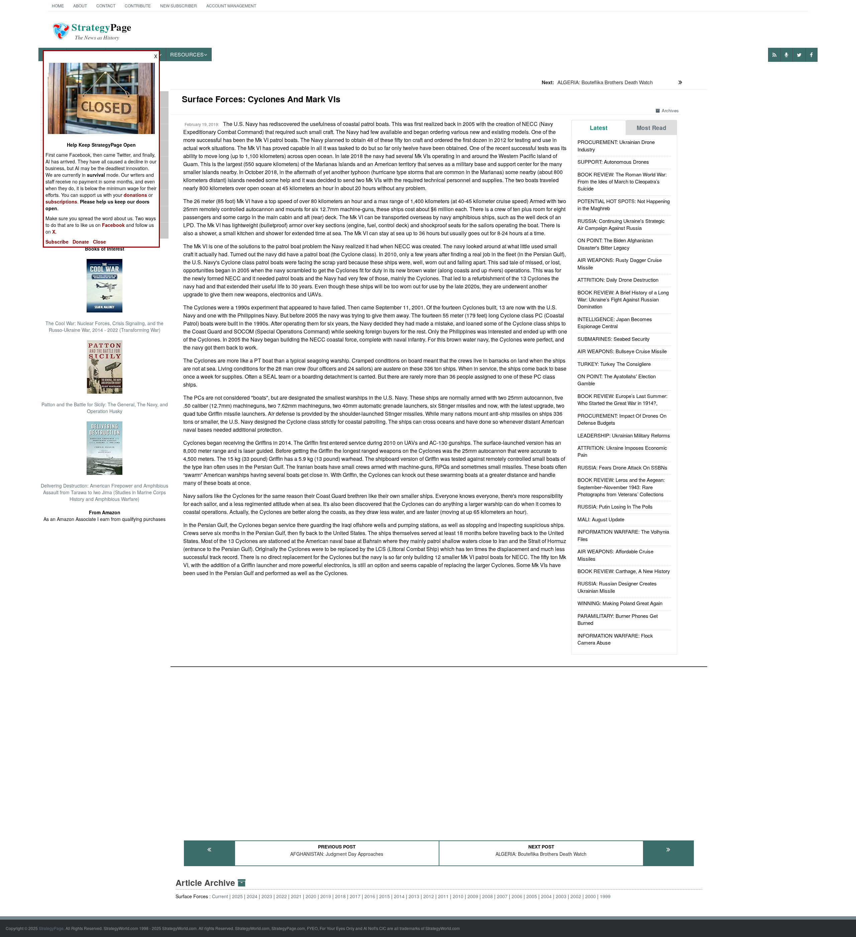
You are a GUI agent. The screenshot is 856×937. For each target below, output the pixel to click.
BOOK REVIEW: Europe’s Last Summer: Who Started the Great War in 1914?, (622, 399)
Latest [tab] (599, 128)
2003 (561, 896)
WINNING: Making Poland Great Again (619, 603)
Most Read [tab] (651, 128)
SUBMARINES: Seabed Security (613, 338)
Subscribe (57, 241)
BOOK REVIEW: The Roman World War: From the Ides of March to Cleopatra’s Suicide (622, 181)
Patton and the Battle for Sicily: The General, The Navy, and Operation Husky (104, 407)
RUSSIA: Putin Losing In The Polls (615, 506)
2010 (458, 896)
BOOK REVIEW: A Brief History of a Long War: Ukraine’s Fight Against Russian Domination (623, 299)
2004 (546, 896)
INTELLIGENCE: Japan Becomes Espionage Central (614, 322)
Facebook (113, 225)
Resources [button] (187, 54)
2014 (399, 896)
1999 (605, 896)
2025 (237, 896)
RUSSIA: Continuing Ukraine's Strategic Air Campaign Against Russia (621, 224)
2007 (502, 896)
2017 (355, 896)
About (80, 5)
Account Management (231, 5)
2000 (590, 896)
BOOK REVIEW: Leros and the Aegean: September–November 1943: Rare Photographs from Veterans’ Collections (621, 487)
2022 (281, 896)
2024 (252, 896)
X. (54, 231)
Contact (105, 5)
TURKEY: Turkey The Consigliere (614, 363)
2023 (266, 896)
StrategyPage (51, 928)
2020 (311, 896)
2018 (340, 896)
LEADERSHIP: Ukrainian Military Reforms (623, 435)
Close (99, 241)
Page (101, 31)
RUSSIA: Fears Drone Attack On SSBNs (622, 467)
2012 (428, 896)
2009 (472, 896)
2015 (384, 896)
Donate (81, 241)
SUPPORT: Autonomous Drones (613, 161)
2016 (369, 896)
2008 (487, 896)
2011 (443, 896)
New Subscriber (178, 5)
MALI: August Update (600, 519)
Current (220, 896)
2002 (575, 896)
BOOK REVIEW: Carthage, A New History (623, 570)
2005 (531, 896)
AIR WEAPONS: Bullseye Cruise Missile (622, 351)
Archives (670, 110)
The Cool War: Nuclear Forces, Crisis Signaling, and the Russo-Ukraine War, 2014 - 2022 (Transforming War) (104, 326)
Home (58, 5)
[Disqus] (439, 750)
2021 (296, 896)
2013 (414, 896)
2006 (517, 896)
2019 (325, 896)
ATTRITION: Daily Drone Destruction (617, 279)
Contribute (138, 5)
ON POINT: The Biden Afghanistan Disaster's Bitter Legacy (615, 244)
